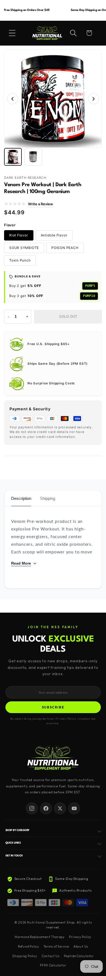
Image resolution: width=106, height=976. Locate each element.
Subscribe (53, 707)
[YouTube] (74, 808)
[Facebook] (46, 808)
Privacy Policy (80, 937)
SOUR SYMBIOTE (24, 248)
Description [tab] (21, 498)
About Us (80, 946)
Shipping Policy (24, 956)
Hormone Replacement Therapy (40, 937)
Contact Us (51, 956)
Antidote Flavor (54, 235)
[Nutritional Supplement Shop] (53, 758)
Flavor (10, 225)
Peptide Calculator (79, 956)
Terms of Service (56, 946)
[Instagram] (32, 808)
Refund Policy (28, 946)
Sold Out (68, 317)
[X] (60, 808)
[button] (12, 33)
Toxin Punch (20, 260)
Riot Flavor (18, 235)
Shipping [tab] (47, 498)
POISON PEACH (64, 248)
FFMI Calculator (53, 965)
